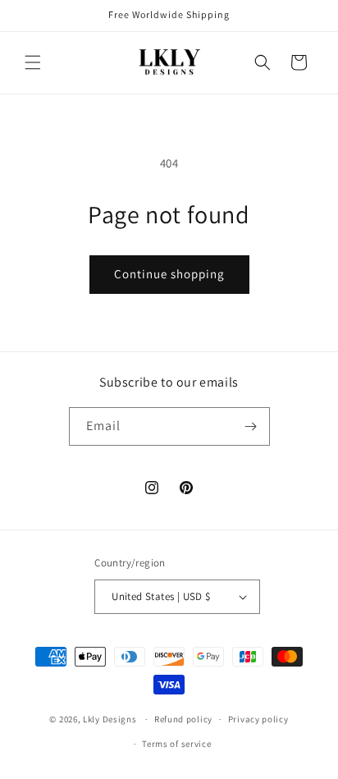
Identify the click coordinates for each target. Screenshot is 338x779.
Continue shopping (169, 274)
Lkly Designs (109, 719)
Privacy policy (258, 719)
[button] (33, 62)
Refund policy (183, 719)
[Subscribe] (251, 426)
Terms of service (176, 743)
